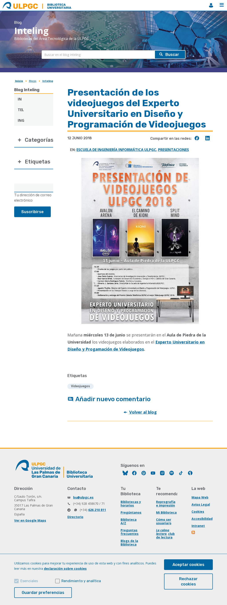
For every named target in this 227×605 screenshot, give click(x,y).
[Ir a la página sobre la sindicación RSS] (194, 533)
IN (20, 99)
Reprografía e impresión (165, 503)
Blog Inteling (26, 89)
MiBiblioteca (211, 5)
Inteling (47, 80)
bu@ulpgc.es (83, 497)
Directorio (75, 517)
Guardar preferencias (43, 592)
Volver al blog (143, 412)
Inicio (19, 80)
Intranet (198, 526)
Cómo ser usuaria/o (163, 521)
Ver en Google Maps (30, 520)
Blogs (32, 80)
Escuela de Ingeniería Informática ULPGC (116, 149)
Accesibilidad (202, 519)
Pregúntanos (131, 512)
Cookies (198, 511)
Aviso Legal (201, 504)
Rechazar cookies (188, 581)
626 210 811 (97, 510)
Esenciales (29, 581)
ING (21, 120)
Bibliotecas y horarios (131, 503)
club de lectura (165, 535)
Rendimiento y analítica (81, 581)
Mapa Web (200, 497)
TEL (21, 109)
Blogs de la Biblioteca (129, 542)
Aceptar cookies (188, 564)
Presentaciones (173, 149)
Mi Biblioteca (166, 512)
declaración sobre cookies (65, 568)
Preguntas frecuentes (130, 532)
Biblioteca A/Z (129, 521)
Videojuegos (80, 386)
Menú (221, 5)
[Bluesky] (125, 473)
